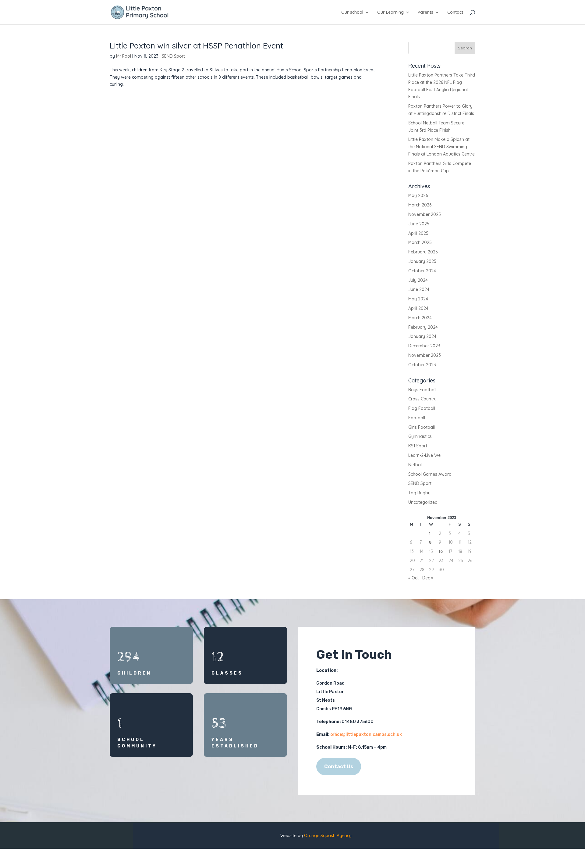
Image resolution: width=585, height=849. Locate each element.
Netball (415, 464)
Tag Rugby (419, 493)
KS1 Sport (417, 446)
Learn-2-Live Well (425, 455)
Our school (352, 12)
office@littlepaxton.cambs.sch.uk (366, 734)
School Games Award (430, 474)
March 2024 (420, 318)
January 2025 (422, 261)
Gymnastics (420, 436)
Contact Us (338, 766)
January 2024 (422, 336)
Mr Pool (123, 56)
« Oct (413, 578)
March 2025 (420, 242)
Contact (455, 12)
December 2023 (424, 346)
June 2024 (418, 289)
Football (416, 418)
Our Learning (390, 12)
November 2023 (424, 355)
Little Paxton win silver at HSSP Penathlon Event (196, 46)
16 (441, 551)
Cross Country (422, 399)
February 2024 (423, 327)
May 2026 (418, 195)
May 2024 (418, 299)
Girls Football (421, 427)
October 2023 (422, 364)
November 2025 (424, 214)
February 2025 (423, 252)
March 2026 (419, 205)
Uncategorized (423, 502)
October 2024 (422, 271)
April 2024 (418, 308)
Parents (425, 12)
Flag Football (421, 408)
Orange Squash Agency (328, 835)
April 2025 (418, 233)
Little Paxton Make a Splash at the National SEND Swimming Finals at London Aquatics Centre (441, 147)
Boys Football (422, 389)
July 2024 (418, 280)
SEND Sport (173, 56)
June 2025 (418, 224)
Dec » (427, 578)
